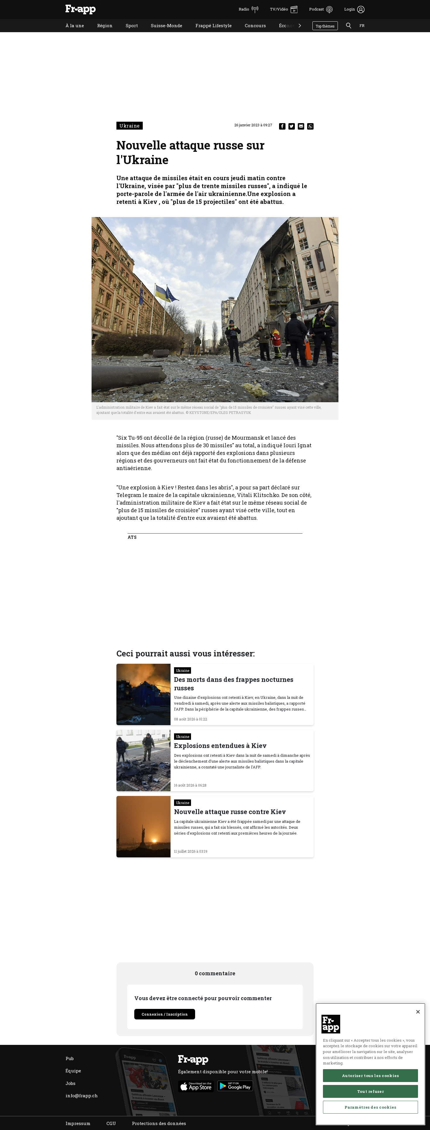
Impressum (78, 1123)
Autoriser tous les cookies (370, 1075)
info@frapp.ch (82, 1095)
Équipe (73, 1071)
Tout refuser (370, 1091)
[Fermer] (418, 1011)
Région (100, 33)
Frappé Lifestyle (209, 33)
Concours (251, 33)
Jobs (70, 1083)
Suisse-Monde (162, 33)
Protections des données (159, 1123)
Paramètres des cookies (370, 1107)
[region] (370, 1064)
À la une (70, 33)
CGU (111, 1123)
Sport (127, 33)
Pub (70, 1058)
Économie (285, 33)
